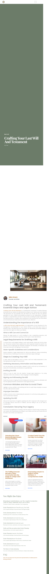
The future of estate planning (11, 549)
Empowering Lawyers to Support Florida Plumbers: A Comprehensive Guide (36, 474)
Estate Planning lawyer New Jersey (12, 538)
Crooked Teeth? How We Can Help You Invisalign (36, 436)
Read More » (7, 450)
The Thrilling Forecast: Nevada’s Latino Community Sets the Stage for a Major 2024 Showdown (12, 475)
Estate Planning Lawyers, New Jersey (13, 533)
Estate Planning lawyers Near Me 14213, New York (16, 507)
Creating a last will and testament (12, 310)
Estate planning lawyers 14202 (11, 544)
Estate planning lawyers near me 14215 (13, 523)
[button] (35, 2)
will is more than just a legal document (14, 325)
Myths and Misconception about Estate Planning (16, 528)
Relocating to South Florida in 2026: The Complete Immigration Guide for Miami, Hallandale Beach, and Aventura (20, 501)
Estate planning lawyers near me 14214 (13, 518)
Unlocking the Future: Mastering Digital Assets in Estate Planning (13, 437)
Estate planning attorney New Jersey (12, 512)
